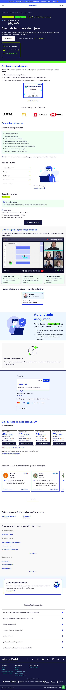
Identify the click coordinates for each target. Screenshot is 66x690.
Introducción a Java (7, 489)
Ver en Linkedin (54, 489)
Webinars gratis (20, 671)
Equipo (3, 667)
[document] (15, 481)
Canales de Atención (7, 673)
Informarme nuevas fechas (11, 454)
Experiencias (19, 673)
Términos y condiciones (8, 687)
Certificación (41, 38)
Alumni (17, 667)
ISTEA (3, 669)
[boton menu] (2, 5)
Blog (16, 669)
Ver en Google (24, 489)
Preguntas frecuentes (7, 671)
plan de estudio (39, 188)
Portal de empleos (20, 675)
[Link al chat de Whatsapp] (63, 687)
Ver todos (19, 395)
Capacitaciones (33, 667)
